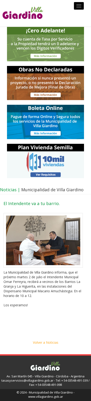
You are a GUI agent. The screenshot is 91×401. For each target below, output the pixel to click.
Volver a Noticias (45, 342)
